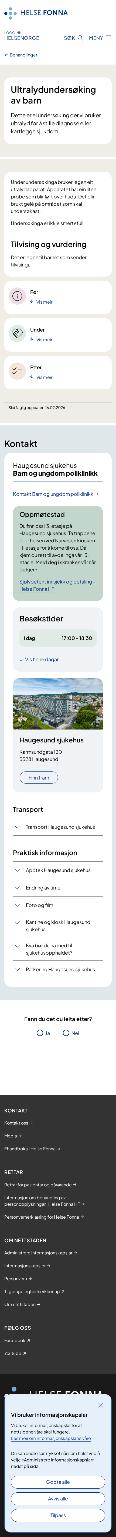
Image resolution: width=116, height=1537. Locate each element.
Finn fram (39, 777)
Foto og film (39, 905)
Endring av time (43, 887)
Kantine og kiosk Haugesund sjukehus (58, 925)
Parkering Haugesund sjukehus (60, 969)
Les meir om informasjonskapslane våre (51, 1438)
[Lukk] (100, 1405)
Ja (47, 1033)
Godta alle (58, 1482)
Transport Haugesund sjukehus (60, 827)
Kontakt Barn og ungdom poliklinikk (53, 494)
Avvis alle (58, 1498)
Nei (75, 1033)
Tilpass (58, 1515)
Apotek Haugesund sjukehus (58, 870)
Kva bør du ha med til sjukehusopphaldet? (49, 949)
